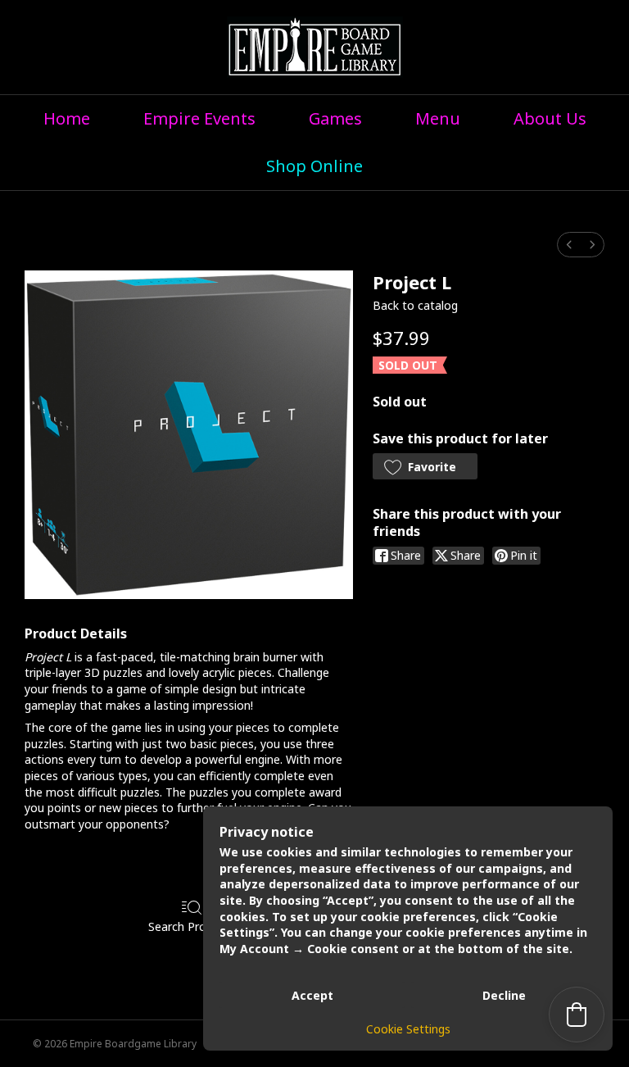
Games (335, 118)
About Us (550, 118)
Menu (437, 118)
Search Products (192, 926)
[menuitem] (569, 245)
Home (66, 118)
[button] (425, 466)
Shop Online (314, 166)
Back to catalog (415, 305)
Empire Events (199, 118)
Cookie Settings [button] (408, 1029)
